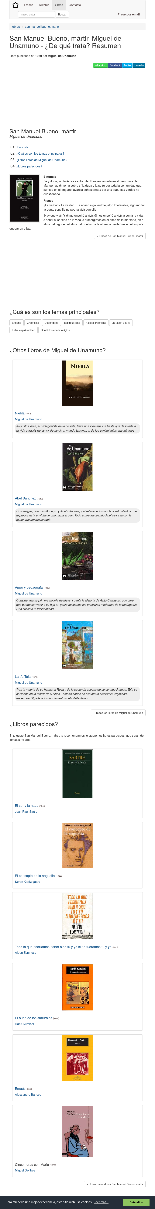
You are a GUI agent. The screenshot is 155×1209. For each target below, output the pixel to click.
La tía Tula (26, 676)
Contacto (75, 5)
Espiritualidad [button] (72, 322)
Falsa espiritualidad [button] (23, 330)
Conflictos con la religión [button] (55, 330)
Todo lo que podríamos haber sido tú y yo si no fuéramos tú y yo (67, 946)
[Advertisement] (78, 97)
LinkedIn (139, 65)
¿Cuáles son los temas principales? (40, 153)
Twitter (127, 65)
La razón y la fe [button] (121, 322)
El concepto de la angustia (38, 875)
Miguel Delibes (25, 1170)
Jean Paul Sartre (26, 811)
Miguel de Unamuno (28, 419)
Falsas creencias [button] (96, 322)
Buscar (62, 14)
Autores (44, 5)
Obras (59, 5)
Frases (28, 5)
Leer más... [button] (101, 1202)
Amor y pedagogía (32, 587)
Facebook (115, 65)
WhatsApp (100, 65)
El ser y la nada (30, 805)
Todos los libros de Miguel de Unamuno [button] (119, 713)
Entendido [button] (136, 1202)
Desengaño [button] (51, 322)
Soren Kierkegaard (27, 881)
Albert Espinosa (25, 952)
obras (16, 26)
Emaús (24, 1088)
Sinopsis (22, 147)
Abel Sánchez (29, 498)
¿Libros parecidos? (29, 166)
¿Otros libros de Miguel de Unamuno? (41, 160)
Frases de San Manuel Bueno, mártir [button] (121, 236)
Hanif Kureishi (24, 1024)
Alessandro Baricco (28, 1094)
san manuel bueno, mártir (42, 26)
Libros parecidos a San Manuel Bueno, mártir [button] (116, 1184)
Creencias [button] (33, 322)
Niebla (23, 412)
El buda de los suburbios (37, 1017)
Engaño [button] (16, 322)
